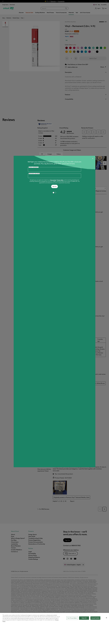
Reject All (84, 618)
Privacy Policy (60, 180)
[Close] (92, 158)
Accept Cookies (95, 618)
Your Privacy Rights (72, 618)
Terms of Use (53, 180)
